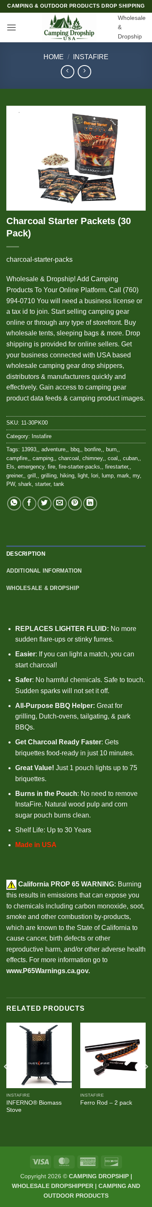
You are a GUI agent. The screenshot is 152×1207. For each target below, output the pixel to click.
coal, (113, 458)
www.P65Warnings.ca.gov (47, 970)
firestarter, (117, 467)
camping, (44, 458)
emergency (31, 467)
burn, (112, 449)
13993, (30, 449)
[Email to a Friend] (60, 503)
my (136, 475)
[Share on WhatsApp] (14, 503)
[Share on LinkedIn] (90, 503)
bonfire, (93, 449)
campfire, (17, 458)
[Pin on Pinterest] (75, 503)
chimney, (93, 458)
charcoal (68, 458)
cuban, (131, 458)
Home (53, 56)
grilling (49, 475)
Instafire (91, 56)
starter (42, 484)
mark (123, 475)
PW (10, 484)
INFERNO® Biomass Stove (34, 1107)
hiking (67, 475)
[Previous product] (84, 71)
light (83, 475)
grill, (32, 475)
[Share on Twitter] (45, 503)
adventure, (54, 449)
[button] (11, 27)
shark (25, 484)
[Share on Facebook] (29, 503)
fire (51, 467)
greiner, (15, 475)
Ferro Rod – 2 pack (106, 1103)
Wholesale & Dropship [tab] (42, 588)
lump (108, 475)
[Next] (145, 1084)
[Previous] (7, 1084)
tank (59, 484)
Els (10, 467)
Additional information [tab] (44, 571)
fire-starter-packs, (80, 467)
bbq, (76, 449)
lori (94, 475)
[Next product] (67, 71)
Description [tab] (25, 554)
